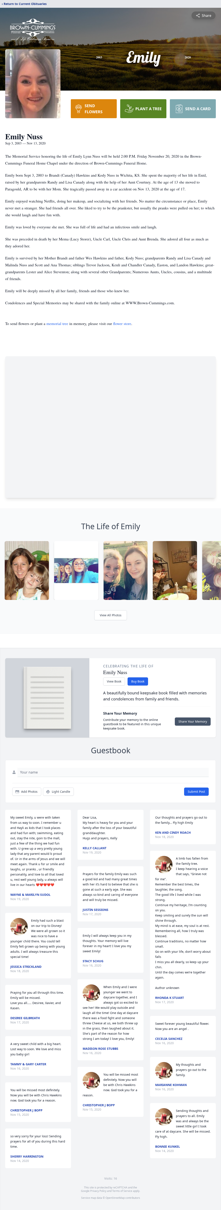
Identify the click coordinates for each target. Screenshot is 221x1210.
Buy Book (137, 681)
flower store (122, 323)
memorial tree (57, 323)
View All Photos (111, 615)
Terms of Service (122, 1191)
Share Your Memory (192, 721)
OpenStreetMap (115, 1198)
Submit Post (196, 791)
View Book (114, 681)
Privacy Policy (98, 1191)
